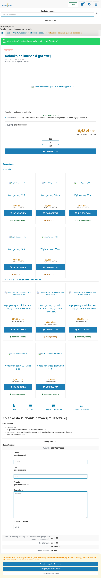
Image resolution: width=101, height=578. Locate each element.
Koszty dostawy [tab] (81, 409)
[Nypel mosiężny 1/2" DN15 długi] (18, 354)
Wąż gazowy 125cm (18, 195)
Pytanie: (21, 483)
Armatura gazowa (20, 33)
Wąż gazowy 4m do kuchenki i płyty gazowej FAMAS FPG (83, 307)
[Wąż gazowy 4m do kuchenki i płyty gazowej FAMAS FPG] (83, 293)
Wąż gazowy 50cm (83, 195)
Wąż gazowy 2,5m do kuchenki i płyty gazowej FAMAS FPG (50, 308)
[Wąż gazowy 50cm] (83, 183)
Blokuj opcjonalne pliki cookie (50, 569)
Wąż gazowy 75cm (50, 195)
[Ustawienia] (89, 4)
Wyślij (17, 527)
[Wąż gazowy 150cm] (50, 237)
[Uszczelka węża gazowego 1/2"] (50, 354)
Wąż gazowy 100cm (18, 249)
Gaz (8, 33)
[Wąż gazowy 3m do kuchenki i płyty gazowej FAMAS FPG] (18, 293)
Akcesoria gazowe (37, 33)
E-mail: (20, 454)
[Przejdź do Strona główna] (2, 33)
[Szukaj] (97, 13)
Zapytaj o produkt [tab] (53, 409)
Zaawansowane (50, 20)
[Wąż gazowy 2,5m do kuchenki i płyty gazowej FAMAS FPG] (50, 293)
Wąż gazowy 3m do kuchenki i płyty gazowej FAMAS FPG (18, 307)
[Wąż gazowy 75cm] (50, 183)
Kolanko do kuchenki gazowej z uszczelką (65, 33)
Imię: (20, 468)
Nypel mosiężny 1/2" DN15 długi (18, 367)
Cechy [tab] (30, 409)
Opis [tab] (14, 409)
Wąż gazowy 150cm (50, 249)
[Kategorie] (96, 4)
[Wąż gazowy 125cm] (18, 183)
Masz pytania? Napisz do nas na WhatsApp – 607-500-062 (32, 41)
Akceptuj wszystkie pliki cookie (50, 564)
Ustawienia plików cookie (50, 573)
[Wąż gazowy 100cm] (18, 237)
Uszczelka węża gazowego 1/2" (50, 367)
